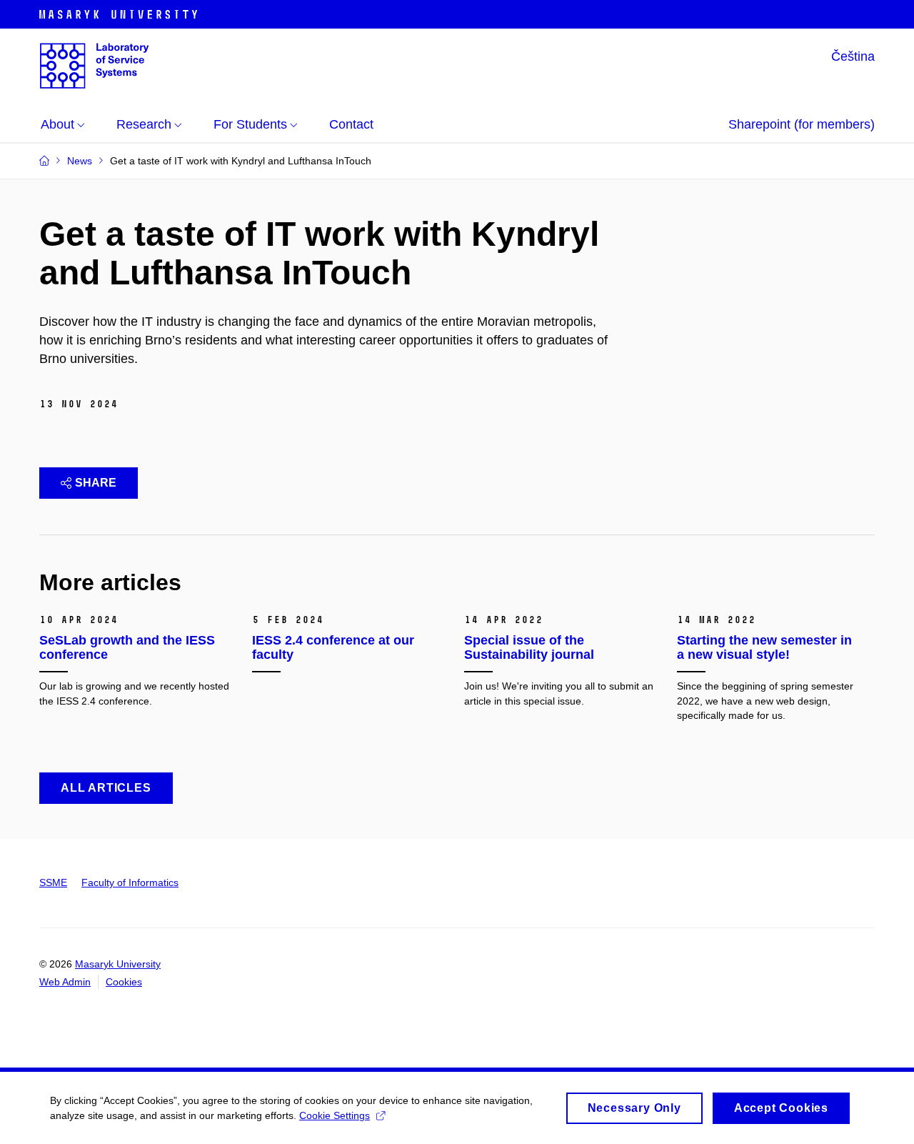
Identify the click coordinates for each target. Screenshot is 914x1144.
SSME (53, 882)
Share (95, 483)
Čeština (853, 56)
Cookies (124, 982)
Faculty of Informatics (130, 882)
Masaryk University (118, 964)
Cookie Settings (334, 1115)
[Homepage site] (94, 65)
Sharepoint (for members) (801, 124)
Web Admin (65, 982)
